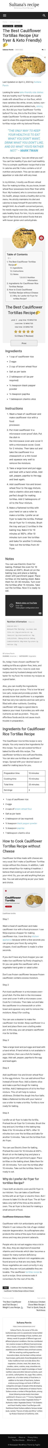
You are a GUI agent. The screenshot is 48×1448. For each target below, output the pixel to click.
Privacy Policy (33, 1437)
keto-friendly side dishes (31, 92)
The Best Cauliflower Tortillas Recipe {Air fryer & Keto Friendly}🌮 (22, 38)
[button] (4, 15)
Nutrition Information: (32, 278)
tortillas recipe (32, 1272)
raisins (39, 106)
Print (24, 343)
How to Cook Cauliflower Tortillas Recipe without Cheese (23, 291)
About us (22, 1437)
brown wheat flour (23, 809)
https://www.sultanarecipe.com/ (24, 1326)
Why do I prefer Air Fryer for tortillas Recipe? (25, 297)
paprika (20, 828)
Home (5, 22)
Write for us (31, 1440)
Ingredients (17, 268)
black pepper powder (27, 823)
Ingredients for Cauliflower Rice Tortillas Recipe (23, 285)
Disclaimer (12, 1437)
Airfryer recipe (15, 22)
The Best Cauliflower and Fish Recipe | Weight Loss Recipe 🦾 (13, 1305)
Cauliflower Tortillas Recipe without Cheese (19, 1291)
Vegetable (18, 26)
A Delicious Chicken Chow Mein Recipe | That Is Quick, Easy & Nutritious (36, 1306)
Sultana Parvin (8, 50)
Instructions (18, 271)
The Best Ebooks (18, 1440)
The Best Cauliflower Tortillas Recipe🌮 (22, 263)
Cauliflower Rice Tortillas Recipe (21, 1288)
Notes (15, 274)
